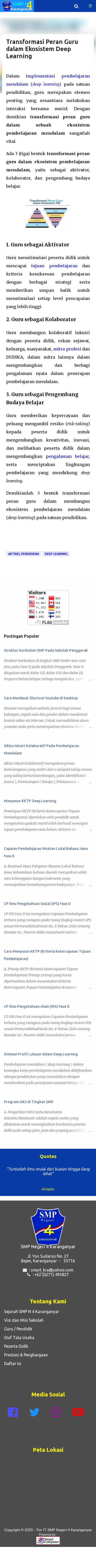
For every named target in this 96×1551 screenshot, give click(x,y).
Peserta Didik (15, 1346)
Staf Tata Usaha (18, 1337)
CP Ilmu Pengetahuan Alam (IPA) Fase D (37, 1006)
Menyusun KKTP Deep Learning (30, 801)
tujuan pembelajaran (54, 265)
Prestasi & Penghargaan (25, 1355)
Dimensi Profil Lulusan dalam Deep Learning (41, 1054)
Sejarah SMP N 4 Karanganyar (30, 1311)
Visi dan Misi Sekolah (23, 1320)
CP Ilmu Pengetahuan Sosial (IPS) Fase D (37, 904)
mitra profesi (67, 348)
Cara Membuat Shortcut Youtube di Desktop (41, 698)
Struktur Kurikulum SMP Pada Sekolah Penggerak (46, 650)
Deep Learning (56, 554)
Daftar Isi (11, 1363)
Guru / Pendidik (17, 1329)
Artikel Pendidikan (23, 554)
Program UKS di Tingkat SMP (29, 1102)
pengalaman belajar (67, 456)
